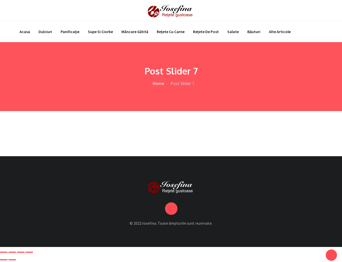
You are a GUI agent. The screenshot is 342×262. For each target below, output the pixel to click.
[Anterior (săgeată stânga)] (4, 259)
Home (157, 83)
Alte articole (280, 31)
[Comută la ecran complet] (12, 252)
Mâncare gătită (134, 31)
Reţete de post (206, 31)
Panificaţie (70, 31)
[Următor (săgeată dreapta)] (12, 259)
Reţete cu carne (171, 31)
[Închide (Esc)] (29, 252)
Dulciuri (45, 31)
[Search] (320, 10)
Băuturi (253, 31)
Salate (233, 31)
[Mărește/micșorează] (4, 252)
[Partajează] (21, 252)
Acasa (25, 31)
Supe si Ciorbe (100, 31)
